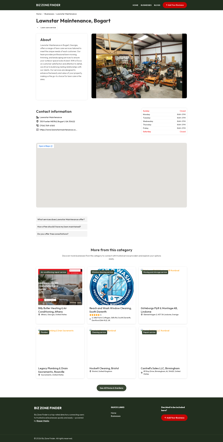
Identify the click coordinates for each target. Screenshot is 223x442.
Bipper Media (43, 421)
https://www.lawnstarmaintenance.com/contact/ (59, 129)
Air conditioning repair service (53, 272)
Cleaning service (99, 332)
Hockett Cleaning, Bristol (104, 368)
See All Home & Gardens (111, 388)
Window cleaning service (102, 272)
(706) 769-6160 (47, 125)
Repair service (149, 332)
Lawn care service (48, 27)
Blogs (157, 5)
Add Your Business (176, 5)
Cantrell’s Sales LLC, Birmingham (160, 368)
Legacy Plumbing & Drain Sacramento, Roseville (53, 370)
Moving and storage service (155, 272)
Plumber (44, 332)
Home (135, 5)
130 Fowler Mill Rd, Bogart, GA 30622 (57, 121)
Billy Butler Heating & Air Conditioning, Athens (52, 310)
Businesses (146, 5)
